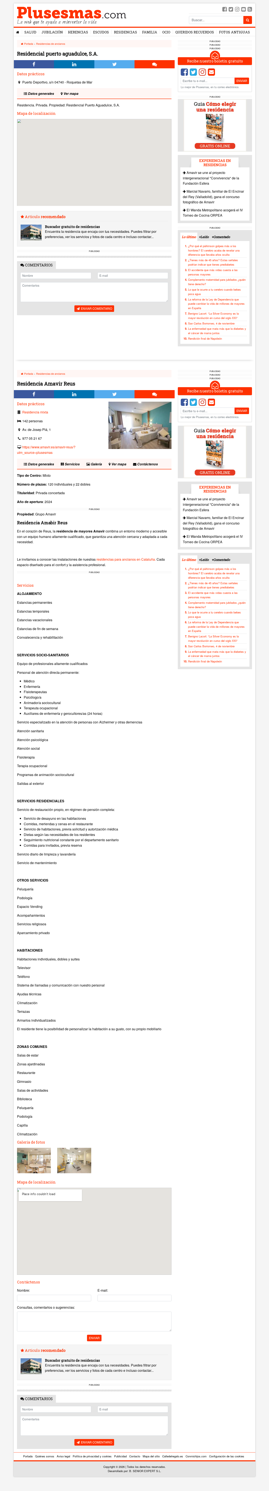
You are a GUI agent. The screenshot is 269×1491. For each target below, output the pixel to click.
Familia (149, 32)
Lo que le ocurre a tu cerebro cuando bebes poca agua (214, 291)
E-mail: (103, 1290)
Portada (28, 43)
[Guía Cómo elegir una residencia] (215, 125)
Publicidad (120, 1456)
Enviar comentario (96, 308)
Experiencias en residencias (215, 162)
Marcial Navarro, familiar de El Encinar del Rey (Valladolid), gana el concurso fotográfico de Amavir (213, 196)
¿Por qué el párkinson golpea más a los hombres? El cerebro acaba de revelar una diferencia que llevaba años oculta (214, 250)
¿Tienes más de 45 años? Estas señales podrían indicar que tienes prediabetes (213, 262)
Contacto (134, 1456)
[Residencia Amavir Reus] (139, 425)
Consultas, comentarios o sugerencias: (46, 1307)
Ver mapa (70, 93)
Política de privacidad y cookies (92, 1456)
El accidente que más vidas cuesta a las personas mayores (213, 272)
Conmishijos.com (196, 1456)
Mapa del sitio (151, 1456)
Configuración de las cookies (226, 1456)
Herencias (78, 32)
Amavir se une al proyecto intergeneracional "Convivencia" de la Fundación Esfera (211, 178)
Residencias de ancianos (50, 43)
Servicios (72, 464)
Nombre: (23, 1290)
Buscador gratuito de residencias (72, 226)
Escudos (101, 32)
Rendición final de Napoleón (205, 338)
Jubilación (52, 32)
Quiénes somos (44, 1456)
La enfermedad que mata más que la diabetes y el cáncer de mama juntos (217, 331)
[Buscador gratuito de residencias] (31, 232)
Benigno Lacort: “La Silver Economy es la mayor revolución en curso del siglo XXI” (213, 315)
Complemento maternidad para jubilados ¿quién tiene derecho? (217, 282)
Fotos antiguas (234, 32)
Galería (96, 464)
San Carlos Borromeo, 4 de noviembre (211, 323)
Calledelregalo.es (172, 1456)
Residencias (125, 32)
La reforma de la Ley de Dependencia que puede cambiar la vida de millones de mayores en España (216, 303)
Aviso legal (63, 1456)
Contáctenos (147, 464)
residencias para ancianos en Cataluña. (126, 559)
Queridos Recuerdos (194, 32)
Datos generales (40, 93)
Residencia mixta (35, 412)
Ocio (166, 32)
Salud (30, 32)
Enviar (241, 81)
